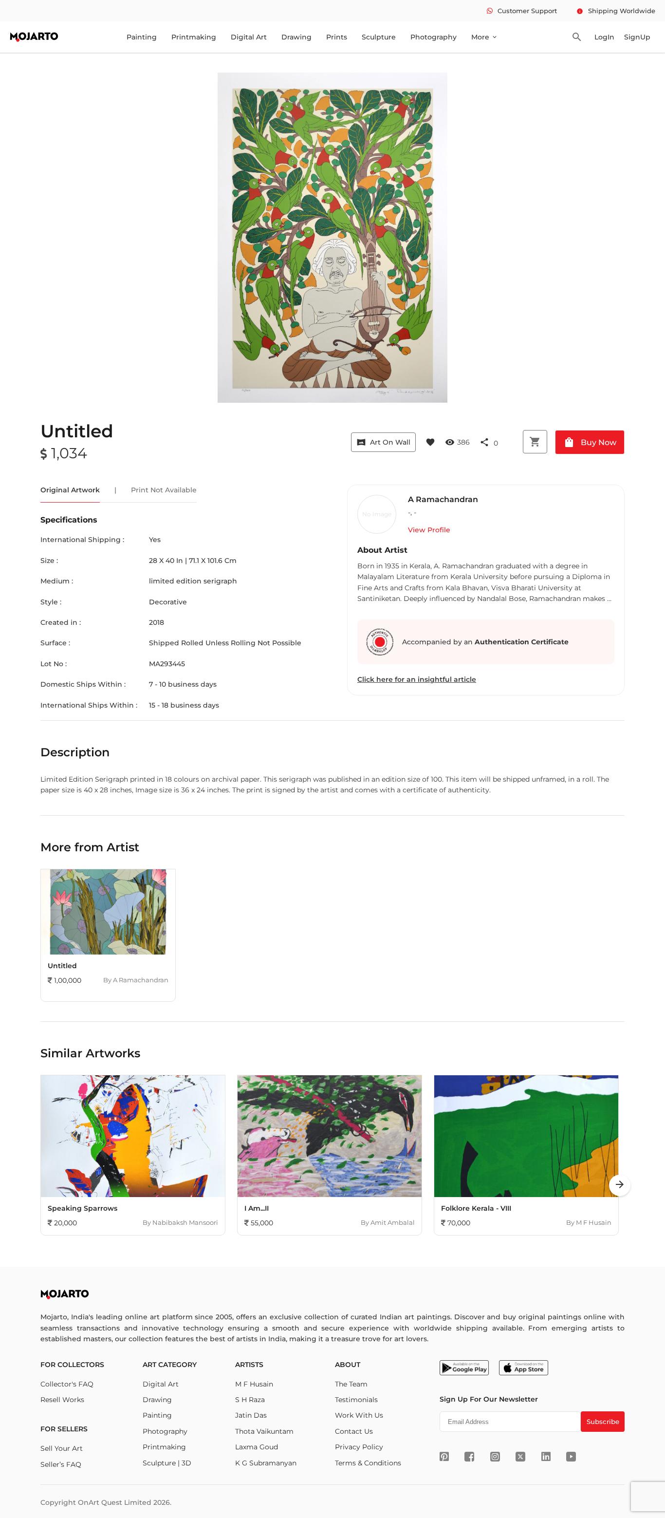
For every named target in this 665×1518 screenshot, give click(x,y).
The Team (351, 1384)
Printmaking (193, 37)
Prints (336, 37)
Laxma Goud (256, 1447)
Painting (142, 37)
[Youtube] (571, 1457)
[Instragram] (495, 1457)
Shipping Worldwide (615, 11)
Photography (433, 37)
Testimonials (356, 1399)
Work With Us (359, 1415)
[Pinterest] (444, 1456)
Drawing (296, 37)
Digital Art (249, 37)
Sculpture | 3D (167, 1463)
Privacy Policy (359, 1447)
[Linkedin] (546, 1456)
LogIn (604, 37)
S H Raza (250, 1399)
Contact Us (354, 1431)
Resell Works (62, 1399)
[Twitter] (520, 1457)
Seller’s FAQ (60, 1464)
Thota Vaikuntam (264, 1431)
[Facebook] (469, 1457)
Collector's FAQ (66, 1384)
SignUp (637, 37)
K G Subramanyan (265, 1463)
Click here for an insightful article (416, 679)
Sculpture (379, 37)
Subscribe (603, 1421)
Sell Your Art (61, 1448)
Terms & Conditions (368, 1463)
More (484, 37)
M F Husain (254, 1384)
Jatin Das (251, 1415)
